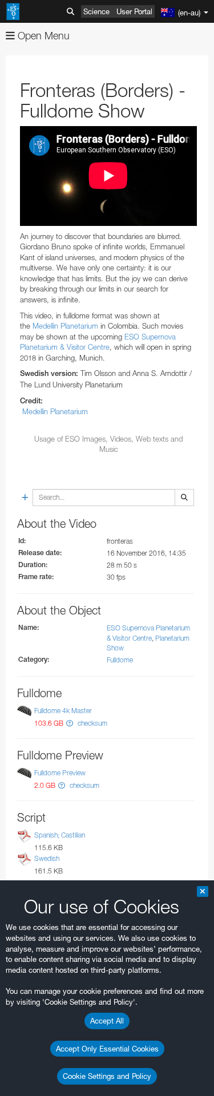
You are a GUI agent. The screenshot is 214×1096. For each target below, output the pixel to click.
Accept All (107, 1020)
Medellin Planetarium (65, 325)
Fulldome (120, 660)
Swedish (46, 858)
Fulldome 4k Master (63, 710)
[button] (69, 723)
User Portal (134, 11)
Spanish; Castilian (59, 835)
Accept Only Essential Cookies (107, 1048)
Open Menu (42, 36)
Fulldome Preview (60, 773)
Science (96, 11)
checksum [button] (91, 723)
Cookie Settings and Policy (107, 1076)
